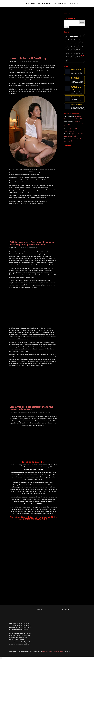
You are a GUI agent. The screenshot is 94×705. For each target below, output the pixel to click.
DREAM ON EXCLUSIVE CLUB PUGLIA (76, 87)
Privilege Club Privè (76, 105)
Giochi (72, 3)
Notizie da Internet (44, 412)
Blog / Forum (46, 3)
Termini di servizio (58, 652)
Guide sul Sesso (33, 61)
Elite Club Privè (75, 97)
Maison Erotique (76, 69)
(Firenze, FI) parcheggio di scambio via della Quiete (74, 124)
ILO (78, 3)
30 (82, 56)
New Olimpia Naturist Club (75, 77)
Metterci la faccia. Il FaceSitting (27, 58)
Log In (27, 3)
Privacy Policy (46, 652)
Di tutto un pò (23, 61)
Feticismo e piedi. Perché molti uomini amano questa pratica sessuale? (32, 243)
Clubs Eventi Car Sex (60, 3)
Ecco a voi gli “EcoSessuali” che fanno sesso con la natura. (31, 408)
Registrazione (35, 3)
